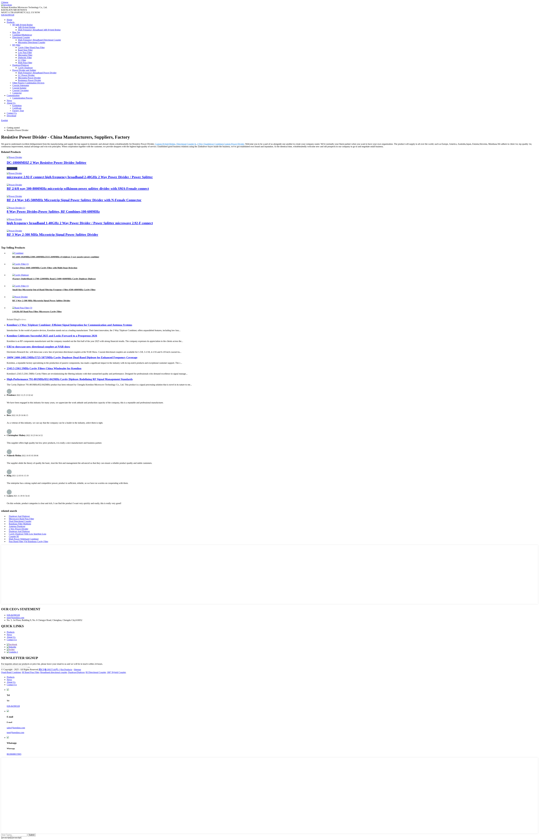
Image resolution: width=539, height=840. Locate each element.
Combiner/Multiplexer (22, 35)
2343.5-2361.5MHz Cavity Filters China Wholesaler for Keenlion (44, 368)
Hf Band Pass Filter (30, 672)
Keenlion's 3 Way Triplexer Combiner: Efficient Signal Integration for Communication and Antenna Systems (69, 324)
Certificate (16, 108)
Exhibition (17, 105)
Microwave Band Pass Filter (21, 519)
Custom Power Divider (234, 144)
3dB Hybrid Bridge (26, 27)
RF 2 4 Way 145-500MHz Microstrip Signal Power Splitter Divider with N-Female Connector (74, 200)
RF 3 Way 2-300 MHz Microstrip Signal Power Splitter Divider (52, 234)
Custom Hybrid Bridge (165, 144)
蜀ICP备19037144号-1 (49, 669)
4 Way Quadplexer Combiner (210, 144)
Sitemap (77, 669)
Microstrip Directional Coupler (31, 42)
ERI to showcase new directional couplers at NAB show (38, 346)
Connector (17, 93)
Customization (13, 95)
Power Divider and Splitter (24, 70)
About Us (11, 103)
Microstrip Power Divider (29, 78)
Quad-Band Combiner (11, 672)
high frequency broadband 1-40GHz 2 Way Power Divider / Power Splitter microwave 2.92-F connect (80, 223)
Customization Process (22, 98)
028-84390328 (7, 15)
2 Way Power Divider (18, 529)
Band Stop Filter (25, 50)
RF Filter (16, 45)
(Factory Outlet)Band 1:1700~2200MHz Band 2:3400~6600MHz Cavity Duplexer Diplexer (54, 279)
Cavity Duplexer (25, 67)
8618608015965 (14, 754)
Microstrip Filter (25, 55)
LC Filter (22, 60)
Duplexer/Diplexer (20, 65)
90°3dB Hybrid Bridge (22, 25)
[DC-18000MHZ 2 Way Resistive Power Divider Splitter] (14, 157)
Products (10, 22)
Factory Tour (18, 110)
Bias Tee (16, 32)
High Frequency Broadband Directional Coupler (39, 40)
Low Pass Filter (25, 52)
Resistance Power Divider (29, 80)
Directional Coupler (21, 37)
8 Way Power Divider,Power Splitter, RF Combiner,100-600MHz (53, 211)
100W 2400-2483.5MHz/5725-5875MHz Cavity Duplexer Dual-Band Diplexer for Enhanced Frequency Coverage (72, 357)
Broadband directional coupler (53, 672)
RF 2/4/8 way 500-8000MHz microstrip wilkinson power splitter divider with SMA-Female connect (78, 188)
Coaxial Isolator (19, 88)
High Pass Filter (25, 62)
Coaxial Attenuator (20, 85)
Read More (12, 168)
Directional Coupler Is (186, 144)
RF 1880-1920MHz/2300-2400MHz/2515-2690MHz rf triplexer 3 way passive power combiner (55, 257)
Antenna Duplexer (17, 526)
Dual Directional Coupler (20, 521)
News (9, 100)
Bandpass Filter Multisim (20, 524)
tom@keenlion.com (15, 617)
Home (9, 20)
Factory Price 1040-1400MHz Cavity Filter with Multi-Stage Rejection (44, 268)
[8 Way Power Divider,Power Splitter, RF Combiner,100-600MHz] (16, 208)
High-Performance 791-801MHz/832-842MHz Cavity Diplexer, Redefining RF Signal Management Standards (70, 379)
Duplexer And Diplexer (19, 516)
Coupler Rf (14, 536)
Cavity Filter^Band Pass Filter (31, 47)
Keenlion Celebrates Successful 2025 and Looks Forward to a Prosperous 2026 (52, 335)
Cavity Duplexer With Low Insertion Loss (27, 534)
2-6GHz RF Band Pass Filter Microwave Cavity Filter (37, 311)
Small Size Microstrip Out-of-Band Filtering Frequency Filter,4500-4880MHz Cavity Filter (54, 290)
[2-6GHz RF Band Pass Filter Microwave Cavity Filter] (22, 308)
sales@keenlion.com (16, 728)
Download (11, 115)
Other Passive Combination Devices (28, 83)
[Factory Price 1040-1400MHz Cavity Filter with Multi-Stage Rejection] (20, 264)
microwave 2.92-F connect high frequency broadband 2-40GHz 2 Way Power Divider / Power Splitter (80, 177)
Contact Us (12, 113)
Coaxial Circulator (20, 90)
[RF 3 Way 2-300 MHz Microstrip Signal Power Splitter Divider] (14, 231)
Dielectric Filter (25, 57)
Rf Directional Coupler (96, 672)
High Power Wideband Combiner (24, 539)
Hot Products (66, 669)
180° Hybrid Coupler (116, 672)
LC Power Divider (26, 75)
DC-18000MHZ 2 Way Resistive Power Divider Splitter (46, 162)
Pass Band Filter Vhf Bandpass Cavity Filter (28, 541)
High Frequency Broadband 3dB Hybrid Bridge (39, 30)
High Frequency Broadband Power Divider (37, 73)
